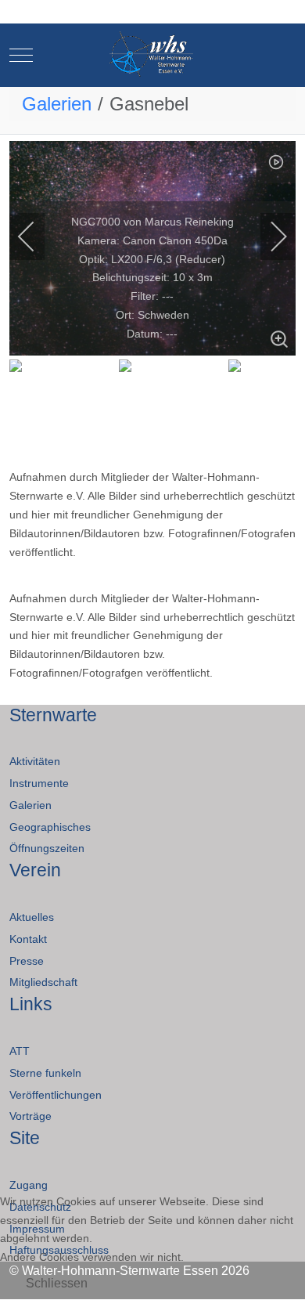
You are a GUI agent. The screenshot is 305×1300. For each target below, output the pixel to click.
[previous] (36, 236)
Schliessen (57, 1283)
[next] (268, 236)
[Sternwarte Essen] (152, 55)
